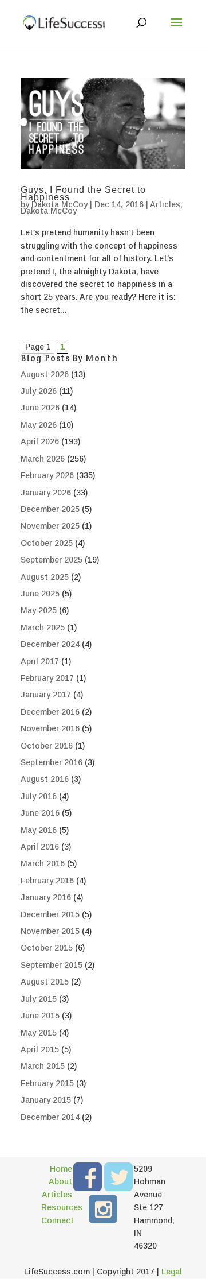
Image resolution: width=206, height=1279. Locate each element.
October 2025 (47, 543)
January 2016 (46, 897)
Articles (165, 204)
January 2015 (46, 1099)
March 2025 (43, 627)
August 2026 (45, 374)
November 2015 (50, 931)
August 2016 (45, 779)
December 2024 (50, 644)
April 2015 (40, 1049)
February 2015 (47, 1083)
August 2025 (45, 577)
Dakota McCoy (59, 204)
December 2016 (50, 711)
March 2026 (43, 458)
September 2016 (51, 762)
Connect (56, 1220)
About (60, 1181)
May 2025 (39, 610)
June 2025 (40, 593)
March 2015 (43, 1066)
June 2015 (40, 1015)
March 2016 (43, 863)
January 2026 (46, 492)
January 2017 (46, 694)
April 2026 (40, 441)
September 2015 (51, 965)
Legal (171, 1271)
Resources (56, 1207)
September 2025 (51, 559)
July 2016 (39, 796)
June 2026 (40, 407)
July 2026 (39, 391)
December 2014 (50, 1117)
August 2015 (45, 981)
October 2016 (47, 745)
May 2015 (39, 1032)
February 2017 (47, 678)
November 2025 (50, 525)
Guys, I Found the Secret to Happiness (83, 193)
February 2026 (47, 475)
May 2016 (39, 830)
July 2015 (39, 998)
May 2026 (39, 424)
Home (61, 1168)
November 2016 (50, 728)
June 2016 (40, 812)
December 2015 (50, 914)
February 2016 (47, 880)
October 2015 (47, 947)
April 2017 (40, 661)
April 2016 (40, 846)
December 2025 (50, 509)
